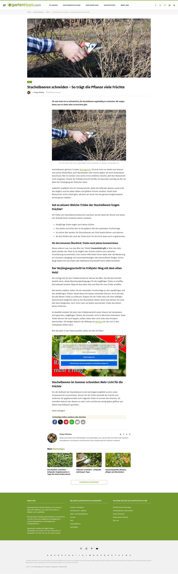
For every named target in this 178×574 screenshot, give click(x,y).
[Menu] (4, 5)
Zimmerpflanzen (75, 524)
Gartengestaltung (71, 5)
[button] (54, 422)
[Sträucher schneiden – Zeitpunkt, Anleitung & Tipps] (89, 460)
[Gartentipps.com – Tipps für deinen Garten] (24, 5)
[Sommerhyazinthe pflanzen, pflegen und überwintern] (118, 460)
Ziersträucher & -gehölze (78, 511)
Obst (29, 82)
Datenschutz (63, 567)
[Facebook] (31, 103)
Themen (47, 567)
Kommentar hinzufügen (89, 482)
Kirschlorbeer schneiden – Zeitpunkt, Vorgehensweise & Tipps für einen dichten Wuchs (58, 472)
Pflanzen (53, 5)
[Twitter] (31, 110)
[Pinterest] (31, 117)
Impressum (54, 567)
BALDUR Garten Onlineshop (122, 507)
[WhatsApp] (31, 137)
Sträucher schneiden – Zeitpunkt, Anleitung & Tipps (88, 471)
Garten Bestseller (119, 514)
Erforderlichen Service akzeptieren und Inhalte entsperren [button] (89, 363)
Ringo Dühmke (39, 92)
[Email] (31, 123)
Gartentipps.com (39, 567)
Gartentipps (109, 5)
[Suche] (174, 5)
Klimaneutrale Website (120, 517)
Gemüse (73, 517)
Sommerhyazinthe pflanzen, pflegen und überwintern (115, 471)
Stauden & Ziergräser (77, 507)
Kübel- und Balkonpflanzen (79, 514)
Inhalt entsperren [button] (89, 357)
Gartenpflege (92, 5)
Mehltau (98, 321)
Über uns (125, 5)
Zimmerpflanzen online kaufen (123, 511)
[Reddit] (31, 130)
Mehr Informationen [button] (89, 352)
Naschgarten (85, 169)
